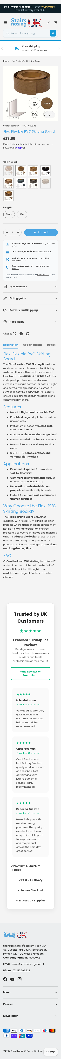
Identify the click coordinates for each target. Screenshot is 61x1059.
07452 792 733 (43, 275)
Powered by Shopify (36, 1051)
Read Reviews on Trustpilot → (30, 673)
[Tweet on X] (14, 333)
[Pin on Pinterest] (27, 333)
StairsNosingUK (11, 125)
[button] (55, 22)
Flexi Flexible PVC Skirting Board (26, 61)
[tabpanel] (30, 465)
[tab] (10, 345)
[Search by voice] (53, 33)
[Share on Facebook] (21, 333)
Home (6, 61)
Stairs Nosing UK (18, 1051)
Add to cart (41, 232)
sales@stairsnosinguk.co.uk (28, 964)
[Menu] (5, 22)
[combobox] (30, 33)
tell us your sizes (45, 251)
